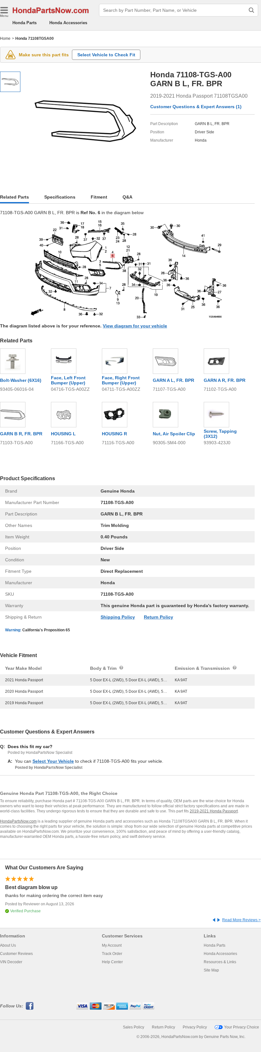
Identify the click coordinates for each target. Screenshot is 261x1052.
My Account (112, 945)
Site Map (211, 970)
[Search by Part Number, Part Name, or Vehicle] (251, 10)
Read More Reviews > (241, 920)
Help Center (112, 962)
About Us (8, 945)
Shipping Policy (118, 617)
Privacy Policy (195, 1027)
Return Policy (158, 617)
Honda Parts (24, 22)
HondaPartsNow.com (18, 821)
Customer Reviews (16, 953)
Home (5, 38)
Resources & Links (220, 962)
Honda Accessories (68, 22)
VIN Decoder (11, 962)
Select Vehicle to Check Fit (106, 54)
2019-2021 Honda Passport (214, 811)
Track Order (112, 953)
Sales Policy (133, 1027)
